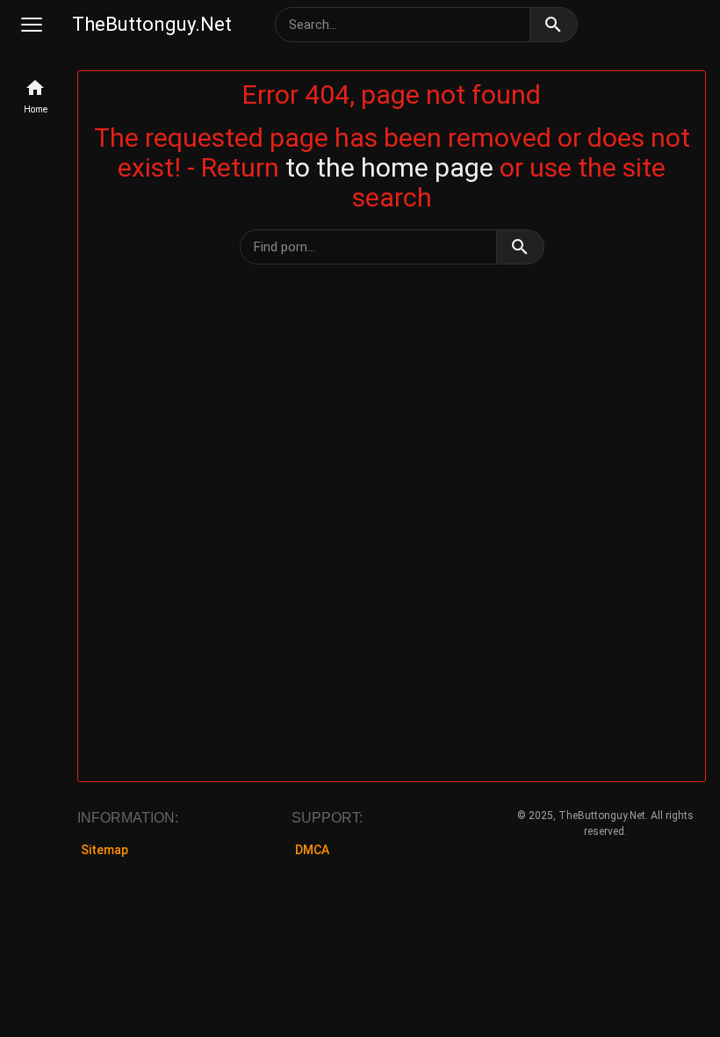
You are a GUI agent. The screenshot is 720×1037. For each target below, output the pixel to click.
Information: (127, 817)
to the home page (389, 167)
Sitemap (104, 850)
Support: (327, 817)
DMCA (312, 850)
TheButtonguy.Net (152, 24)
